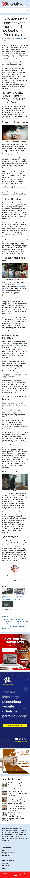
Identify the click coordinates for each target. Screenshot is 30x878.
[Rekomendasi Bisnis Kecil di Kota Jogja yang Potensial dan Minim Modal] (19, 591)
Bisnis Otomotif (9, 619)
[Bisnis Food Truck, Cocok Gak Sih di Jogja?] (7, 604)
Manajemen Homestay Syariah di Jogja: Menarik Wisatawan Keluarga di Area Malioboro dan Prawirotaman (14, 801)
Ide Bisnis (7, 617)
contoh (14, 465)
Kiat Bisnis (6, 866)
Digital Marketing (8, 860)
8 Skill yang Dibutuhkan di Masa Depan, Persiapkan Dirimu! (7, 597)
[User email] (15, 580)
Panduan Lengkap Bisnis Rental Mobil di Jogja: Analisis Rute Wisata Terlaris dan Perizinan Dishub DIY (14, 786)
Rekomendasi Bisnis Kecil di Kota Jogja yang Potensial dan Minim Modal (19, 597)
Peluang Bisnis (20, 619)
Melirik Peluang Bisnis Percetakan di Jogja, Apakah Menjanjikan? (17, 793)
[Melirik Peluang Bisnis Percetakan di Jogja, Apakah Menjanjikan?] (4, 793)
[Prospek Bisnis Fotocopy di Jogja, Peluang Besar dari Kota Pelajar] (4, 808)
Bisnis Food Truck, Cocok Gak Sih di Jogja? (7, 609)
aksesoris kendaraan (16, 346)
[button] (28, 10)
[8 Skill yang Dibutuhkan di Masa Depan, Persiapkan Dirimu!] (7, 591)
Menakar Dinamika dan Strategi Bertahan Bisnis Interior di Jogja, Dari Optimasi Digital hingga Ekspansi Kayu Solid (13, 817)
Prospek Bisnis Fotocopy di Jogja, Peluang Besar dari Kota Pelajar (16, 808)
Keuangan (5, 863)
